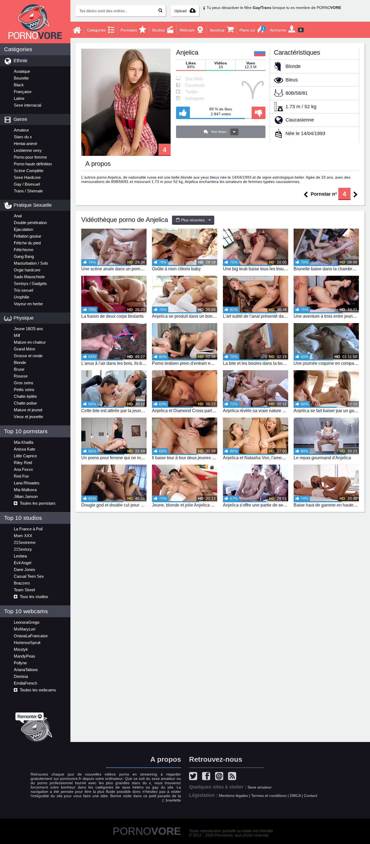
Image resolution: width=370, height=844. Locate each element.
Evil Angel (22, 562)
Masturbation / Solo (31, 263)
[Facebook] (207, 776)
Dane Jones (24, 569)
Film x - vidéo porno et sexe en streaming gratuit (35, 21)
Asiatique (22, 71)
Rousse (21, 376)
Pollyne (20, 663)
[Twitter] (194, 776)
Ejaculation (23, 229)
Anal (18, 216)
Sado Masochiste (29, 276)
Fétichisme (23, 249)
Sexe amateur (260, 787)
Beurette (21, 78)
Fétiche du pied (27, 243)
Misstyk (21, 649)
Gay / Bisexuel (27, 184)
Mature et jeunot (28, 410)
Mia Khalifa (23, 442)
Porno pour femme (30, 157)
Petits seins (24, 389)
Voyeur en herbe (28, 303)
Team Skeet (24, 589)
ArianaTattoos (26, 669)
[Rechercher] (160, 11)
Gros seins (23, 382)
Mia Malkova (25, 489)
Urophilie (21, 297)
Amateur (21, 130)
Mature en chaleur (30, 342)
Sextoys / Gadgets (30, 283)
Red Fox (21, 476)
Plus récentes (192, 220)
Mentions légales (233, 795)
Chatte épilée (25, 396)
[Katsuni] (355, 194)
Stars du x (23, 136)
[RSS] (233, 776)
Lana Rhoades (27, 483)
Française (22, 91)
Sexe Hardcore (27, 177)
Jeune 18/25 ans (28, 328)
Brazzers (22, 583)
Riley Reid (23, 462)
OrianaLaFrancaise (31, 635)
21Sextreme (24, 542)
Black (19, 85)
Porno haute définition (33, 164)
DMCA (295, 795)
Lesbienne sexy (28, 150)
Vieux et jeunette (28, 416)
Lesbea (20, 556)
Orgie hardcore (27, 270)
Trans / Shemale (28, 191)
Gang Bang (24, 256)
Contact (310, 795)
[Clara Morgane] (305, 194)
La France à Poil (28, 529)
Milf (17, 335)
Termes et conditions (269, 795)
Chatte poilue (25, 403)
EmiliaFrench (25, 683)
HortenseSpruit (27, 642)
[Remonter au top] (35, 726)
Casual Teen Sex (29, 576)
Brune (19, 369)
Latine (19, 98)
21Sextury (23, 549)
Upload (181, 11)
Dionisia (21, 676)
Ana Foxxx (23, 469)
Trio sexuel (23, 290)
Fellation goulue (27, 236)
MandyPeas (24, 656)
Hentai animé (25, 143)
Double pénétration (30, 222)
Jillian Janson (26, 496)
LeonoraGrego (26, 622)
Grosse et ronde (28, 355)
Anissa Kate (24, 449)
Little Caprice (25, 456)
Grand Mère (24, 349)
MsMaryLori (24, 629)
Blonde (20, 362)
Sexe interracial (27, 105)
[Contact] (220, 776)
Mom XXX (23, 535)
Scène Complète (28, 170)
